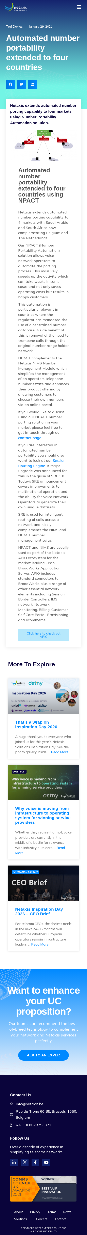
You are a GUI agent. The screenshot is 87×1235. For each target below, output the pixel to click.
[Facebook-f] (35, 1162)
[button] (10, 84)
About (18, 1212)
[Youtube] (46, 1162)
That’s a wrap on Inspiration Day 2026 (36, 724)
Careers (41, 1219)
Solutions (20, 1219)
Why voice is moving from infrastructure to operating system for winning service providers (43, 815)
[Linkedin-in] (14, 1162)
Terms (51, 1212)
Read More (59, 752)
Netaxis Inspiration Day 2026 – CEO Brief (39, 911)
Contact (60, 1219)
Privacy (35, 1212)
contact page (29, 437)
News (67, 1212)
